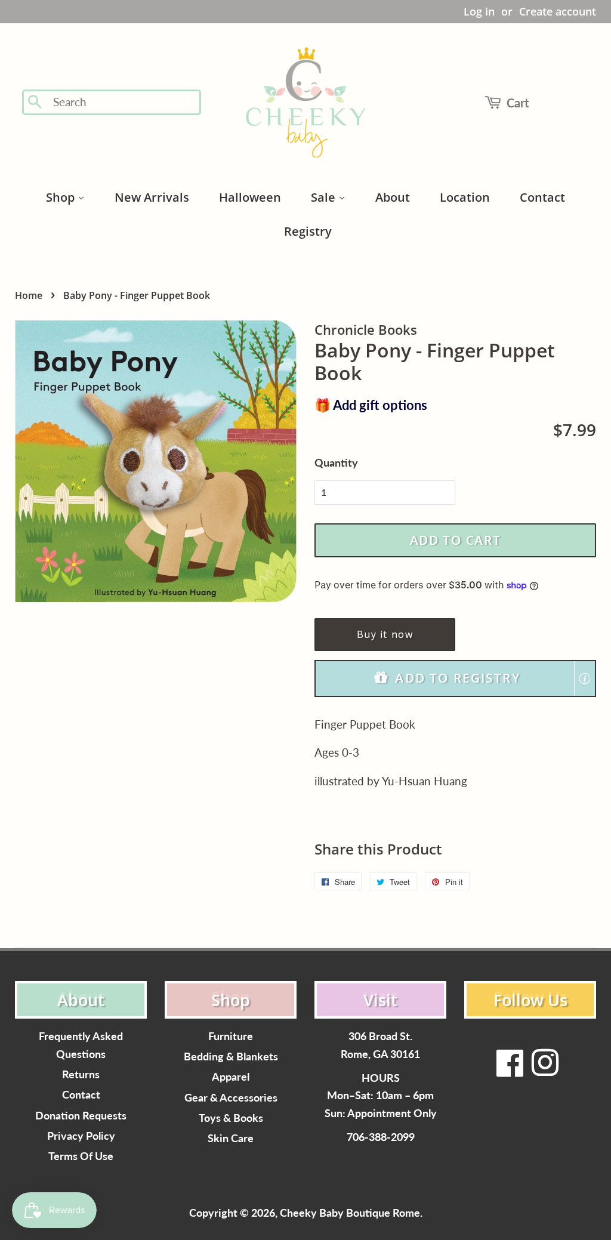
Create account (557, 11)
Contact (81, 1094)
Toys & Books (231, 1118)
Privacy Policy (81, 1136)
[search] (123, 102)
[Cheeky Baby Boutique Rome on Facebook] (510, 1070)
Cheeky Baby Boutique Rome (350, 1213)
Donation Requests (80, 1115)
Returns (81, 1074)
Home (28, 295)
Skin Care (231, 1138)
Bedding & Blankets (231, 1056)
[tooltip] (585, 678)
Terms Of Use (80, 1156)
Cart (518, 102)
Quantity (336, 462)
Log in (479, 11)
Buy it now (385, 634)
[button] (455, 678)
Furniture (230, 1036)
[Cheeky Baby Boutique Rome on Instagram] (544, 1070)
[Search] (35, 102)
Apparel (230, 1077)
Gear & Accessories (230, 1097)
